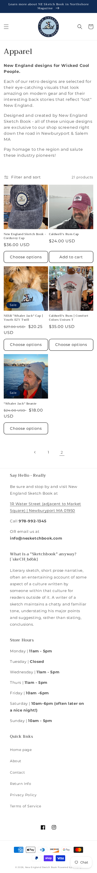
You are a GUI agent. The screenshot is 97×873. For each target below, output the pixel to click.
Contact (17, 772)
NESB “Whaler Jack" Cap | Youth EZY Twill (23, 318)
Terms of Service (25, 806)
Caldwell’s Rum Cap (64, 234)
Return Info (20, 783)
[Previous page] (35, 452)
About (15, 761)
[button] (6, 26)
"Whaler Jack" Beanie (20, 404)
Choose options (26, 257)
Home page (21, 749)
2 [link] (62, 452)
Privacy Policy (23, 795)
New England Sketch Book (41, 867)
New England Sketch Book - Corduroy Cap (25, 236)
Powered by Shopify (70, 867)
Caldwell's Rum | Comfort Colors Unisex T (68, 318)
